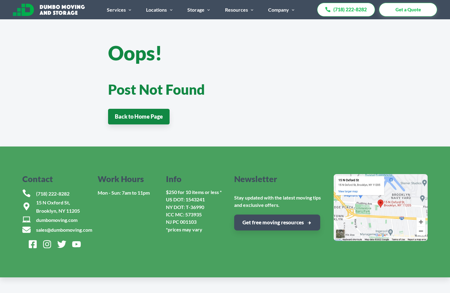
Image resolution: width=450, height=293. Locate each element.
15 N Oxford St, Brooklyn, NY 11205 (58, 207)
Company (278, 10)
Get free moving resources (273, 222)
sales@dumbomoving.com (64, 230)
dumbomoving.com (56, 220)
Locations (156, 10)
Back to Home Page (139, 116)
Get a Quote (408, 9)
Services (116, 10)
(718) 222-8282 (52, 193)
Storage (195, 10)
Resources (236, 10)
